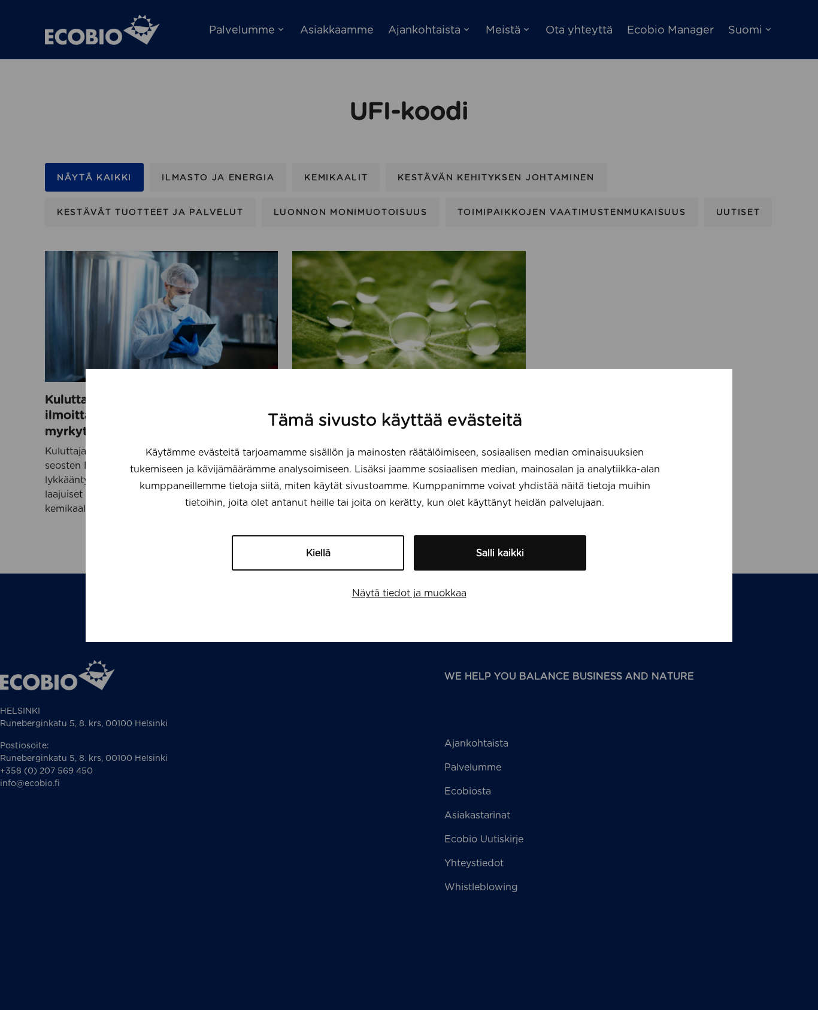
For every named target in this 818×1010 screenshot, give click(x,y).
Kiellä (318, 553)
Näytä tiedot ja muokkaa (409, 593)
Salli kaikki (500, 553)
